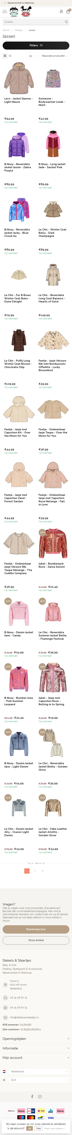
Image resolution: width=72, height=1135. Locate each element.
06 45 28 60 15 (18, 997)
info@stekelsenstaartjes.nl (24, 1017)
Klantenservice (36, 929)
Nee (38, 1128)
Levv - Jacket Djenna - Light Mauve (18, 100)
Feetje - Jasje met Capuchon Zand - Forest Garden (15, 498)
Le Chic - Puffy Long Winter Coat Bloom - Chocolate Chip (18, 364)
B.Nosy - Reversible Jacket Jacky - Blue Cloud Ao (17, 233)
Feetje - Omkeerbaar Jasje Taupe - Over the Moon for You (53, 432)
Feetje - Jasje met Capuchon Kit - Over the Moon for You (17, 432)
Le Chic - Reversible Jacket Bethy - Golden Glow (53, 766)
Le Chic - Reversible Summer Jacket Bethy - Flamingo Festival (53, 635)
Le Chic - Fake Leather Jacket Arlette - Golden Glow (53, 832)
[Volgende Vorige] (42, 871)
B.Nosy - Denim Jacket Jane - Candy (18, 634)
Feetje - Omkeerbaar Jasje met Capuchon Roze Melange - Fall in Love (52, 499)
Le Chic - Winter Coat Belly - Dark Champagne (52, 233)
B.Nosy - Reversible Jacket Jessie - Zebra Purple (17, 167)
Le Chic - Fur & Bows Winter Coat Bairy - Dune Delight (17, 298)
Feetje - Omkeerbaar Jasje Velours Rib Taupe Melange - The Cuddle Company (18, 568)
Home (6, 30)
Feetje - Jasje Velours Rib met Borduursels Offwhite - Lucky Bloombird (52, 365)
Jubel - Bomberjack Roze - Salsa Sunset (52, 565)
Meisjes (19, 30)
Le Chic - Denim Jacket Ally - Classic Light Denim (18, 832)
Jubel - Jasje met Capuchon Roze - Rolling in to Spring (51, 701)
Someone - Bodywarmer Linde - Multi (52, 102)
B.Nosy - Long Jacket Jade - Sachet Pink (52, 166)
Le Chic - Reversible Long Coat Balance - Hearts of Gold (52, 298)
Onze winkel (36, 940)
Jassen (31, 30)
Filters (34, 45)
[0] (68, 11)
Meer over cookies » (54, 1128)
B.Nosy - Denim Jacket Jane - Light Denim (18, 765)
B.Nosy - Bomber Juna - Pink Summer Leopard (18, 701)
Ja (29, 1128)
